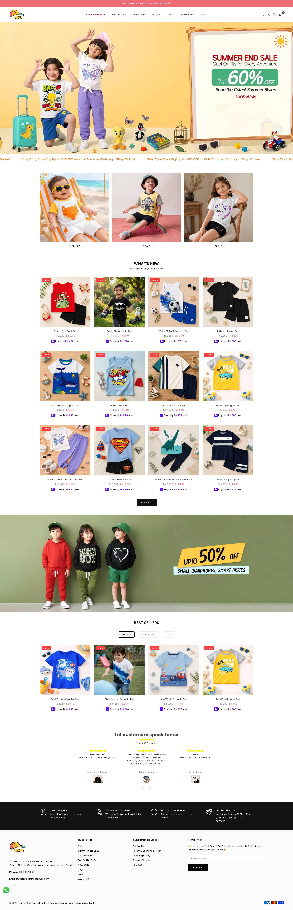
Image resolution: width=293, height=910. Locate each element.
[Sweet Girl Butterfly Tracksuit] (65, 450)
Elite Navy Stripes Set (173, 405)
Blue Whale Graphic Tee (65, 405)
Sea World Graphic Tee (173, 699)
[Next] (256, 679)
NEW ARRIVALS (119, 14)
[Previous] (37, 679)
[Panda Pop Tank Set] (65, 302)
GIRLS (169, 14)
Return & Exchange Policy (147, 850)
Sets (169, 634)
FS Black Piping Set (228, 331)
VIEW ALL (146, 502)
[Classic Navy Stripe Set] (228, 450)
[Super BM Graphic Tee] (119, 302)
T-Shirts (126, 634)
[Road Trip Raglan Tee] (228, 376)
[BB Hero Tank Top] (119, 376)
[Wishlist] (274, 14)
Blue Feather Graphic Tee (119, 699)
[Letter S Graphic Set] (119, 450)
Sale (80, 846)
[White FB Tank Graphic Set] (173, 302)
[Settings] (268, 14)
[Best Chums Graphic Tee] (65, 670)
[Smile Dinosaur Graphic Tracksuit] (173, 450)
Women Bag (187, 14)
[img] (146, 740)
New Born (138, 14)
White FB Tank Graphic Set (174, 331)
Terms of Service (142, 860)
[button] (281, 14)
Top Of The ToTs (87, 860)
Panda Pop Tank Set (65, 331)
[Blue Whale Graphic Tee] (65, 376)
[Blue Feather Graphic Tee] (119, 670)
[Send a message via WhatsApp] (6, 890)
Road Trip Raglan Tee (228, 405)
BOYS (155, 14)
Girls (80, 874)
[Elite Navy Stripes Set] (173, 376)
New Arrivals (85, 855)
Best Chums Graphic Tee (65, 699)
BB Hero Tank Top (119, 405)
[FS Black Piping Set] (228, 302)
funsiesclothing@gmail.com (33, 878)
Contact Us (139, 846)
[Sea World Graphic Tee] (173, 670)
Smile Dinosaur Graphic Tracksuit (173, 479)
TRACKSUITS (149, 634)
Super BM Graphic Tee (119, 331)
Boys (80, 869)
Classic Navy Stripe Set (227, 479)
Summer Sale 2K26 (89, 850)
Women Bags (85, 879)
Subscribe (198, 867)
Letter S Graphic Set (119, 479)
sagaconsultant (84, 903)
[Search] (262, 14)
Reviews (137, 865)
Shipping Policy (141, 855)
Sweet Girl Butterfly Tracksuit (65, 479)
